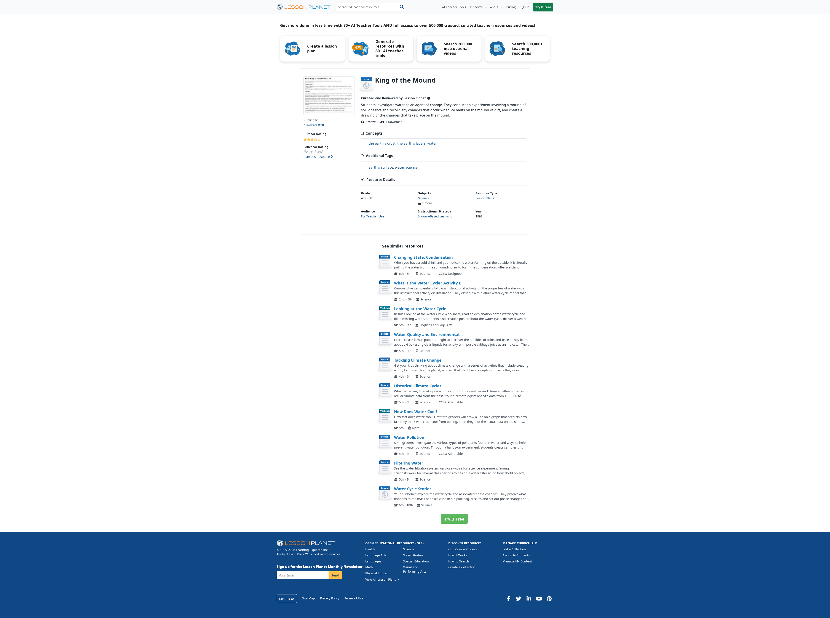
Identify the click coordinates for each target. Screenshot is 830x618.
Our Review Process (462, 549)
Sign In (524, 7)
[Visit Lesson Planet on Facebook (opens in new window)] (508, 598)
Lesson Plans (485, 198)
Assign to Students (516, 555)
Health (370, 549)
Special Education (416, 561)
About (494, 7)
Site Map (308, 598)
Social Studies (413, 555)
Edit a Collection (514, 549)
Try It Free (543, 7)
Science (423, 198)
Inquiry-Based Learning (435, 216)
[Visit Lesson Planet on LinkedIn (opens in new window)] (528, 598)
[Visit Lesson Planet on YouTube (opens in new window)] (539, 598)
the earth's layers (411, 143)
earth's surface (381, 167)
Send (335, 575)
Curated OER (313, 125)
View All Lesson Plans (381, 579)
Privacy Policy (329, 598)
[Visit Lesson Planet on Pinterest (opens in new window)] (549, 598)
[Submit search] (401, 7)
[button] (328, 157)
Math (369, 567)
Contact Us (287, 599)
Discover (476, 7)
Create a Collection (462, 567)
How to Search (458, 561)
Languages (373, 561)
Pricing (511, 7)
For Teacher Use (372, 216)
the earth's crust (382, 143)
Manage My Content (517, 561)
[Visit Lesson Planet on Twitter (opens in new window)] (518, 598)
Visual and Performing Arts (414, 569)
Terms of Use (354, 598)
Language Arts (375, 555)
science (411, 167)
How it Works (457, 555)
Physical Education (378, 573)
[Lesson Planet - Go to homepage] (306, 7)
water (432, 143)
